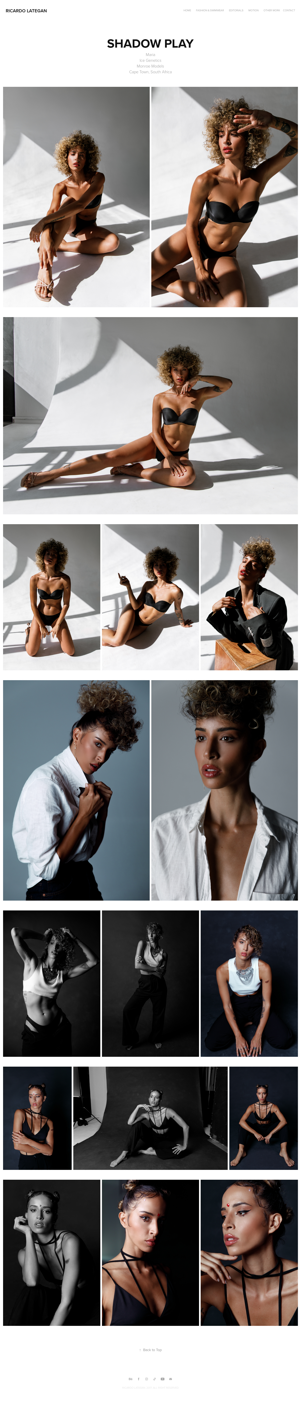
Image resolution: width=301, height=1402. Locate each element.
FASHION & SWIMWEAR (210, 10)
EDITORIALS (236, 10)
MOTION (253, 10)
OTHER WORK (272, 10)
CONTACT (289, 10)
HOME (187, 10)
